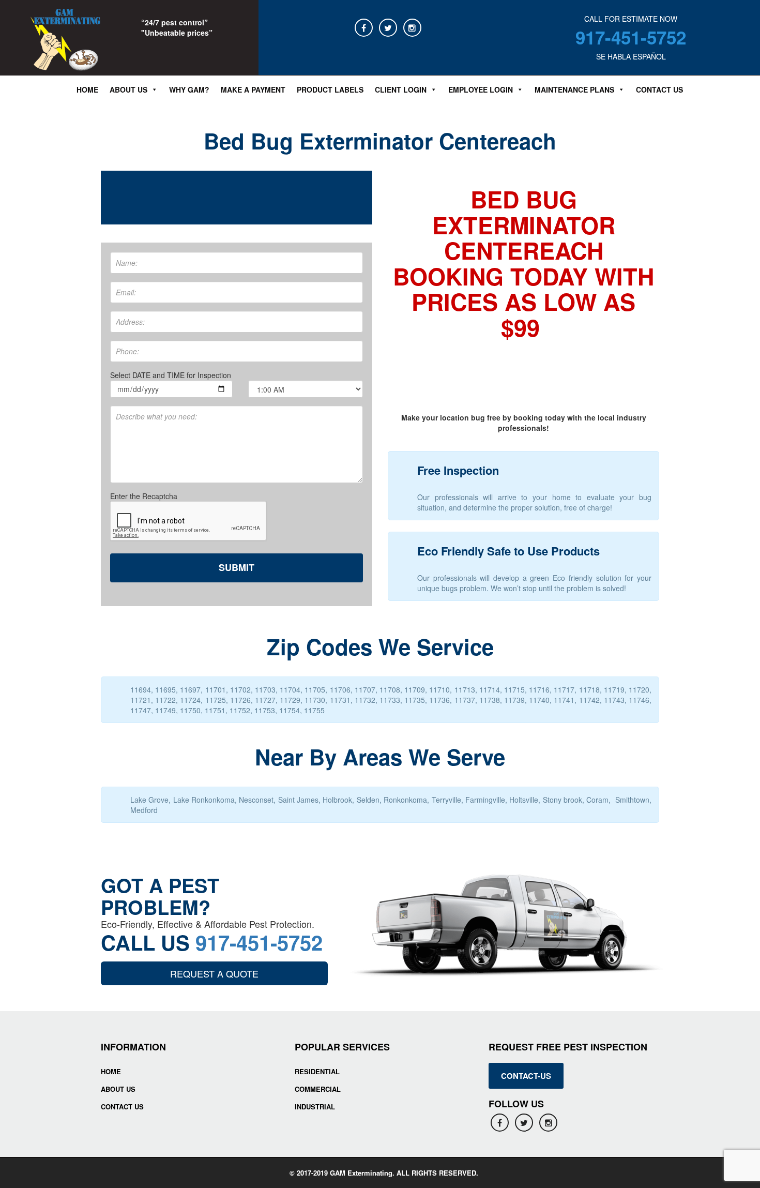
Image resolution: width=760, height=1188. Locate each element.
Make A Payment (253, 89)
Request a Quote (214, 973)
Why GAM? (189, 89)
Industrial (315, 1106)
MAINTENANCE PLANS (574, 89)
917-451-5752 (630, 37)
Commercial (318, 1089)
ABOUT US (128, 89)
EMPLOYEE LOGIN (480, 89)
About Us (118, 1089)
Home (87, 89)
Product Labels (330, 89)
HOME (111, 1071)
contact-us (526, 1075)
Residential (317, 1071)
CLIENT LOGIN (401, 89)
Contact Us (659, 89)
